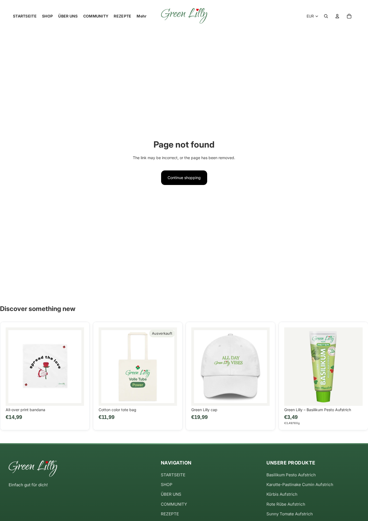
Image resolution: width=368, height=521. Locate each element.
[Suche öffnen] (326, 16)
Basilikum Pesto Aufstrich (291, 474)
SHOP (166, 484)
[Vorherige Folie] (14, 366)
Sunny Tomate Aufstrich (289, 513)
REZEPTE (170, 513)
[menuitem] (141, 16)
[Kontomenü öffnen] (337, 16)
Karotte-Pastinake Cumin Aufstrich (299, 484)
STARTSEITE (173, 474)
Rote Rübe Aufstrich (285, 504)
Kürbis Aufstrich (281, 494)
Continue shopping (184, 177)
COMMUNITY (174, 504)
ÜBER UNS (171, 494)
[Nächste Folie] (76, 366)
